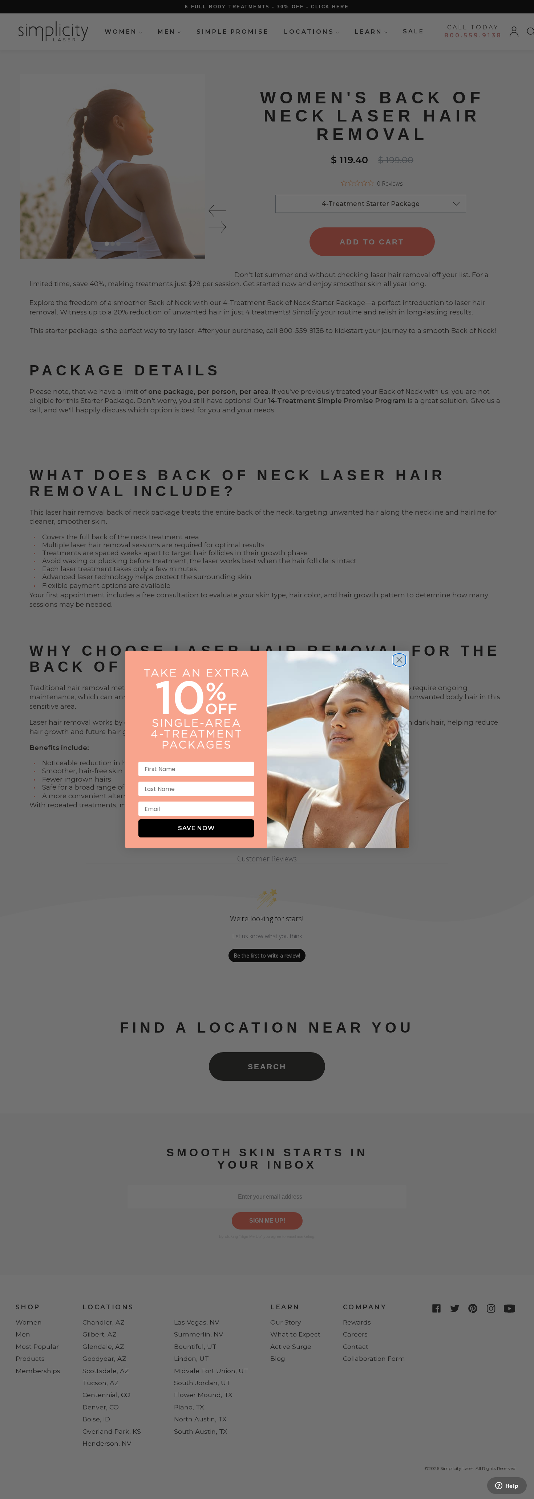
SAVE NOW (196, 828)
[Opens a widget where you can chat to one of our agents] (507, 1486)
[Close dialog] (399, 657)
